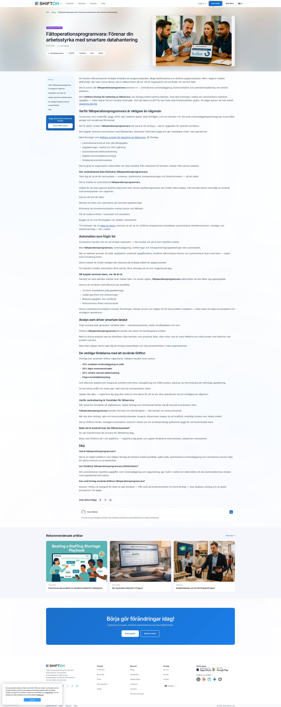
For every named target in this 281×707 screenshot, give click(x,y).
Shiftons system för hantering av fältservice (123, 137)
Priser (103, 3)
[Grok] (220, 679)
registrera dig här (88, 104)
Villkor (61, 706)
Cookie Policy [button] (49, 692)
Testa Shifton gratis (60, 126)
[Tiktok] (72, 686)
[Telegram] (77, 686)
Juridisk (166, 679)
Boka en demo (150, 633)
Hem (47, 12)
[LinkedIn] (110, 500)
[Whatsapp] (67, 686)
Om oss (166, 670)
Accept (32, 700)
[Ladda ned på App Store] (203, 669)
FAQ (49, 110)
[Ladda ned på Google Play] (220, 669)
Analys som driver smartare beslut (60, 97)
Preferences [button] (40, 695)
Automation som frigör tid (57, 93)
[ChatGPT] (198, 679)
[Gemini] (215, 679)
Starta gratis (215, 3)
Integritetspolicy (51, 706)
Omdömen (134, 684)
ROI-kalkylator (102, 684)
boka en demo (107, 225)
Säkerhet (133, 689)
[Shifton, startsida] (55, 665)
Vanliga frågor (135, 679)
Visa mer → (230, 536)
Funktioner (101, 670)
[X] (105, 500)
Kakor (76, 706)
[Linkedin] (63, 686)
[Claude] (204, 679)
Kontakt (166, 674)
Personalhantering (54, 28)
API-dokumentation (137, 694)
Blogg (54, 12)
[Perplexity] (209, 679)
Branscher (100, 674)
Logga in (201, 3)
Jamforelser (134, 674)
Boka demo (230, 3)
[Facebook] (100, 500)
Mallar (99, 689)
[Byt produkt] (61, 3)
